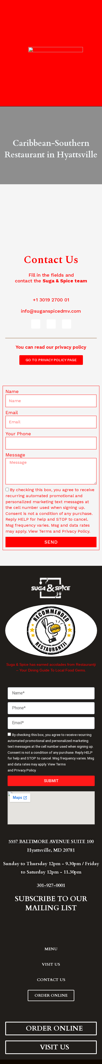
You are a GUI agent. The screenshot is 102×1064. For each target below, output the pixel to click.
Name (12, 391)
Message (15, 454)
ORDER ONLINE (51, 995)
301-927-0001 (51, 885)
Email (11, 412)
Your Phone (18, 433)
